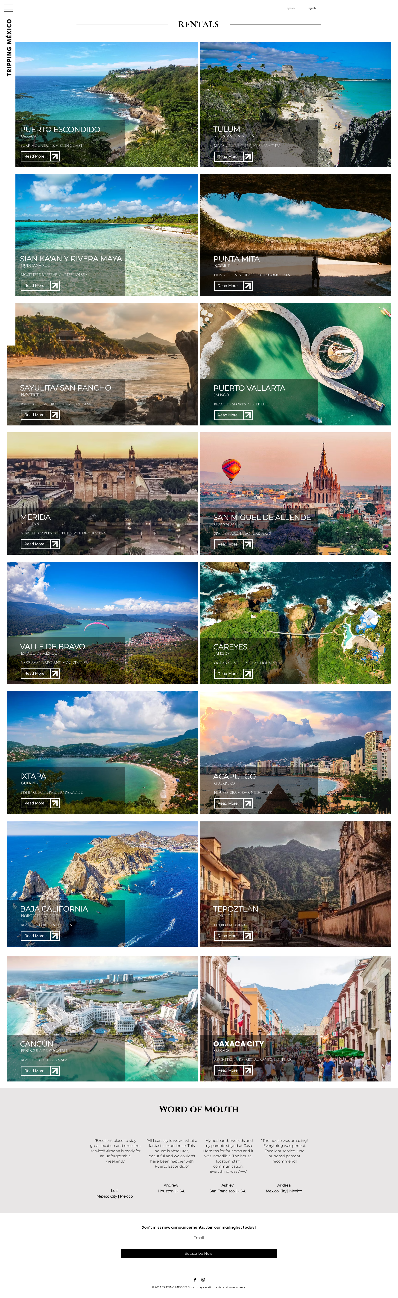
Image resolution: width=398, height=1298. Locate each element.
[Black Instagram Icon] (203, 1279)
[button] (8, 8)
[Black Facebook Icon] (195, 1279)
